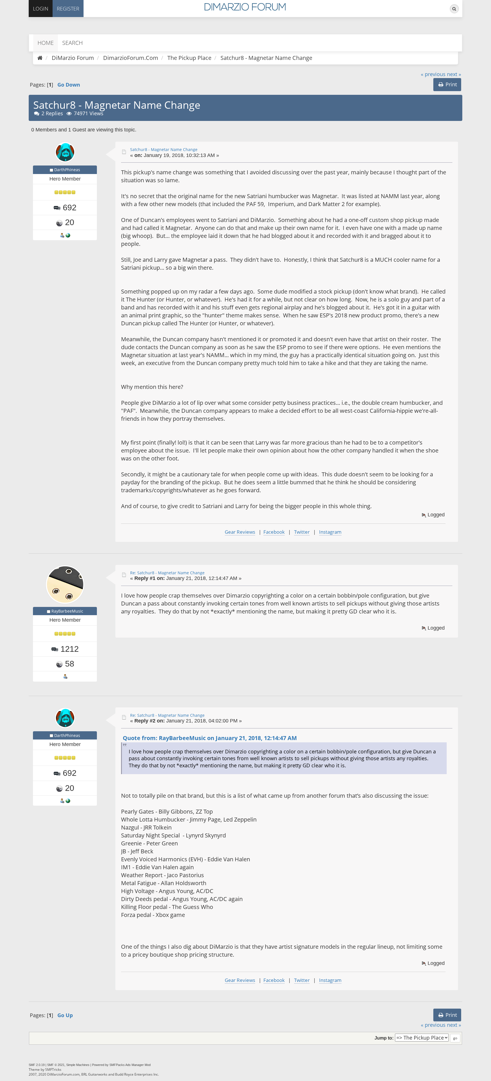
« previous (433, 74)
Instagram (330, 532)
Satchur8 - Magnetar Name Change (163, 149)
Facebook (274, 532)
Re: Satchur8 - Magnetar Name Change (167, 572)
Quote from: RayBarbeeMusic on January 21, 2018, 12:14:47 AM (210, 738)
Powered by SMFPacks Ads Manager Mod (121, 1065)
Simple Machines (78, 1065)
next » (454, 74)
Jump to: (384, 1037)
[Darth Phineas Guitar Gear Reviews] (68, 235)
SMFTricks (53, 1069)
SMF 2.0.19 (37, 1065)
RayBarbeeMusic (67, 611)
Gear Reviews (240, 532)
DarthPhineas (67, 169)
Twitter (302, 532)
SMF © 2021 (56, 1065)
